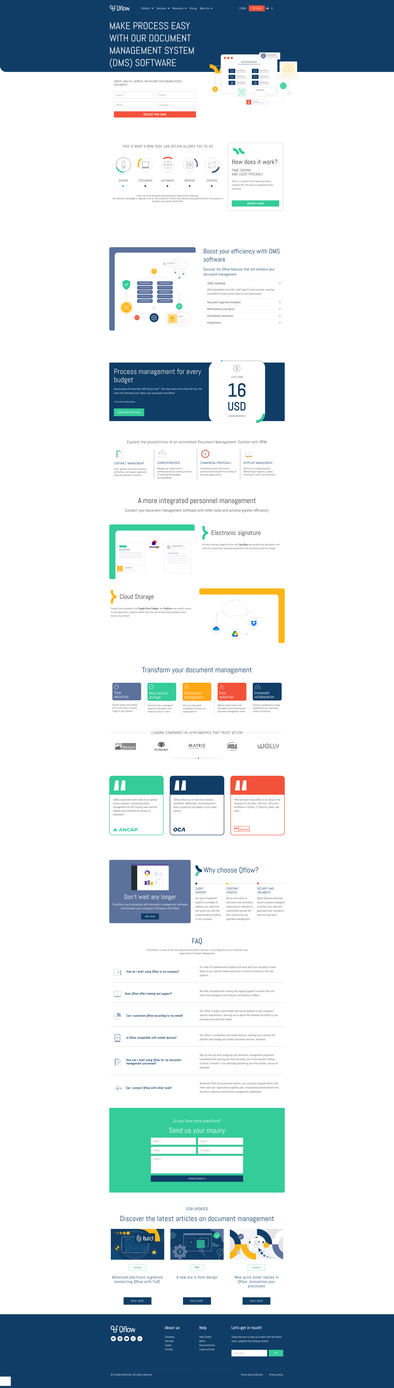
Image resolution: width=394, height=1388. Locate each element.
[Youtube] (126, 1338)
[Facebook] (113, 1338)
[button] (173, 758)
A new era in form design (197, 1277)
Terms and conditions (252, 1374)
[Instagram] (133, 1338)
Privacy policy (276, 1374)
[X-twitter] (139, 1338)
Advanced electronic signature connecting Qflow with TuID (137, 1279)
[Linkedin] (120, 1338)
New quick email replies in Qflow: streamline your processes (257, 1282)
